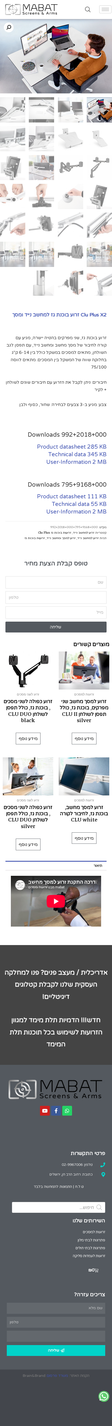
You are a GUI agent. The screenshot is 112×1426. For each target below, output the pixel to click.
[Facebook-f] (56, 1111)
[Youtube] (45, 1111)
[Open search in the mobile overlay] (88, 9)
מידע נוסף (84, 738)
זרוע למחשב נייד (83, 532)
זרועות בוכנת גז (34, 538)
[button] (9, 27)
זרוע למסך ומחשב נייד (61, 538)
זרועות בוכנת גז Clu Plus (54, 532)
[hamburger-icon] (105, 9)
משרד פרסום (57, 1375)
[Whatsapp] (67, 1111)
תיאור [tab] (98, 865)
